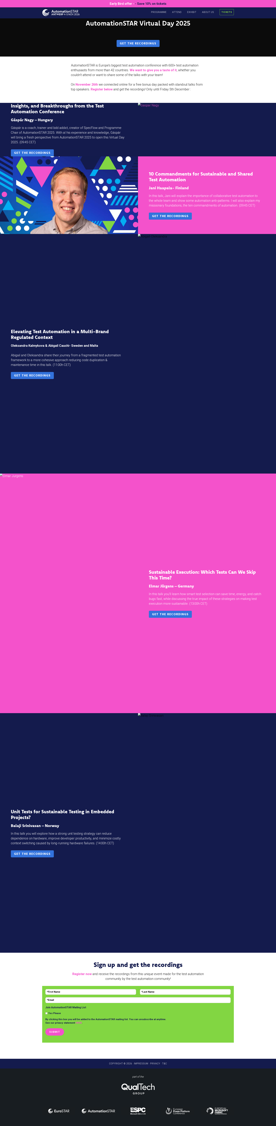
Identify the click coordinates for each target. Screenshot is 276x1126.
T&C (164, 1063)
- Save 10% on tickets (150, 4)
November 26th (87, 84)
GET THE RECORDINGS (138, 43)
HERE (79, 1022)
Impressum (141, 1063)
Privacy (155, 1063)
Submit (54, 1032)
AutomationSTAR (63, 12)
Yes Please (54, 1013)
